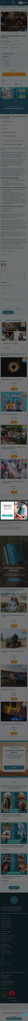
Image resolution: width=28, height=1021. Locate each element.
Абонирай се (7, 515)
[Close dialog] (26, 502)
